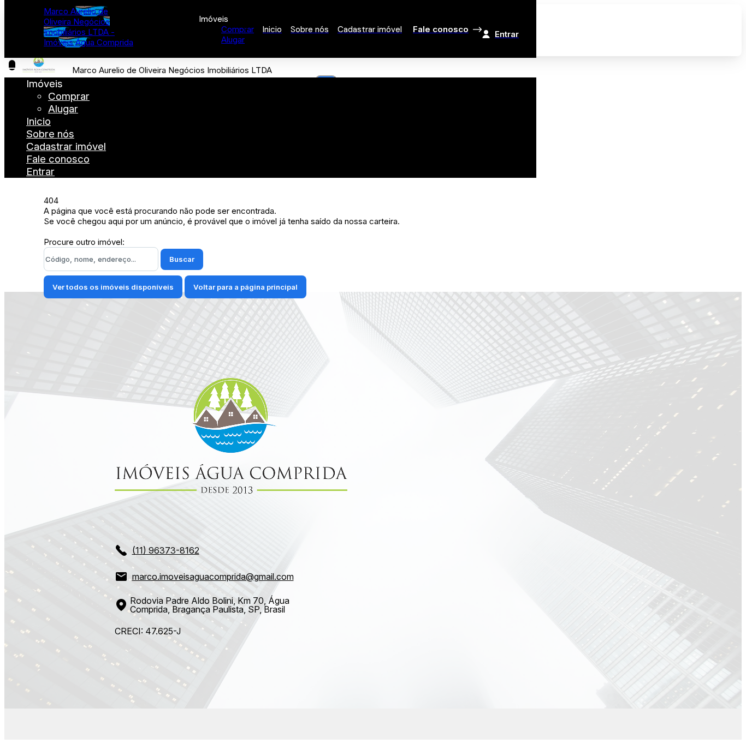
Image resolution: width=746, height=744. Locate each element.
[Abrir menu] (12, 65)
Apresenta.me (80, 722)
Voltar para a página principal (245, 287)
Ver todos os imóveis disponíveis (113, 287)
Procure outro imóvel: (84, 242)
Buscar (181, 259)
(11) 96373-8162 (165, 550)
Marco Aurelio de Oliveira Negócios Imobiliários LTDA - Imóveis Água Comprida (88, 26)
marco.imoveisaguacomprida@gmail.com (213, 576)
